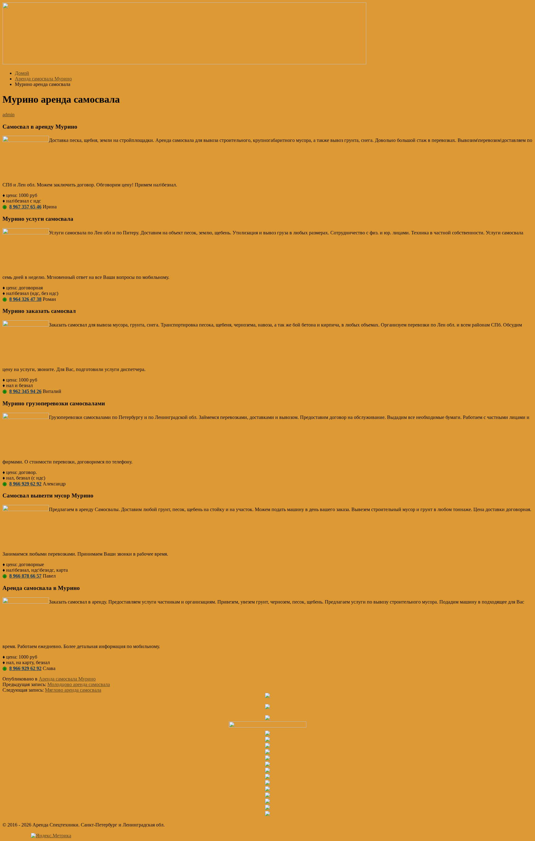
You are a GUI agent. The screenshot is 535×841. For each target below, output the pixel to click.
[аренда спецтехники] (184, 62)
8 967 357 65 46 (25, 206)
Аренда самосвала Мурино (67, 678)
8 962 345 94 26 (25, 391)
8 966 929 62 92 (25, 483)
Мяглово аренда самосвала (73, 690)
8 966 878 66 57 (25, 575)
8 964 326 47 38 (25, 299)
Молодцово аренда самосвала (78, 684)
